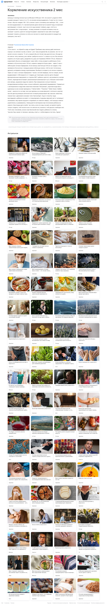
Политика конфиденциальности (97, 602)
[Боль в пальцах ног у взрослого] (88, 357)
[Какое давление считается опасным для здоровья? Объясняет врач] (65, 148)
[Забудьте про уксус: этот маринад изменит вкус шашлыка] (65, 264)
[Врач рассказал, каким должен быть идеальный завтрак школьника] (42, 566)
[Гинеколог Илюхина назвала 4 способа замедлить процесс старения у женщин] (65, 520)
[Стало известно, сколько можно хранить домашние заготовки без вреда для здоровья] (88, 427)
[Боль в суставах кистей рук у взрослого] (88, 334)
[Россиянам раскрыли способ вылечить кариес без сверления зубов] (18, 473)
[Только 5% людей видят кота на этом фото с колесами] (18, 450)
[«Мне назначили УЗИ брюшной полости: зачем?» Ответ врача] (65, 589)
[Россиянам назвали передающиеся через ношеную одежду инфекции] (65, 566)
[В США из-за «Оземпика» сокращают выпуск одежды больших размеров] (18, 380)
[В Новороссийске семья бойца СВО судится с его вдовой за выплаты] (18, 543)
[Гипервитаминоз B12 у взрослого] (65, 380)
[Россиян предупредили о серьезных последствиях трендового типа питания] (88, 589)
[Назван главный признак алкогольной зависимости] (42, 287)
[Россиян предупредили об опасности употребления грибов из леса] (18, 404)
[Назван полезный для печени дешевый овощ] (18, 195)
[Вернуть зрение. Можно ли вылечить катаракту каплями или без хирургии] (18, 520)
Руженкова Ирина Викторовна (24, 45)
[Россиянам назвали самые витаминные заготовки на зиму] (42, 334)
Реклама (12, 602)
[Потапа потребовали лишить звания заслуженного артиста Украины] (88, 543)
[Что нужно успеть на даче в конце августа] (65, 427)
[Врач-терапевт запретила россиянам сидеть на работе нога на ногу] (18, 566)
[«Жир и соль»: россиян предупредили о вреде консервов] (88, 218)
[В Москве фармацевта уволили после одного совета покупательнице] (88, 566)
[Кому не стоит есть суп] (88, 473)
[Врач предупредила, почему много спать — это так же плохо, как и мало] (42, 264)
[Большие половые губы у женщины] (42, 171)
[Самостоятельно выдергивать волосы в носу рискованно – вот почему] (18, 496)
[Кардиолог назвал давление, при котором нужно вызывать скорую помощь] (42, 218)
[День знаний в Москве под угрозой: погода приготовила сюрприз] (42, 311)
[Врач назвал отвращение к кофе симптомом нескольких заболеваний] (18, 264)
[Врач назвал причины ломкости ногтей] (65, 473)
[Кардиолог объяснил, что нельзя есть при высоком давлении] (42, 195)
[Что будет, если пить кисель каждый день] (18, 427)
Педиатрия (18, 6)
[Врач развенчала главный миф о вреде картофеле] (88, 287)
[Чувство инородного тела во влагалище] (65, 241)
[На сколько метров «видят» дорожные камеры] (18, 589)
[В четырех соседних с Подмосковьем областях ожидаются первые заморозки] (88, 520)
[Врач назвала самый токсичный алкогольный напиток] (88, 195)
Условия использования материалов (60, 602)
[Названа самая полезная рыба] (88, 148)
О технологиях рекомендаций (83, 602)
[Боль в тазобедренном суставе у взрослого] (18, 357)
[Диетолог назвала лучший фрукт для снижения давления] (42, 357)
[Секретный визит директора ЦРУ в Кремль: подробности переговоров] (88, 450)
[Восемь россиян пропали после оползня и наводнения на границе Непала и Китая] (88, 311)
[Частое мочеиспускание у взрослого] (88, 496)
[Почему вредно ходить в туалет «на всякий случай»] (18, 311)
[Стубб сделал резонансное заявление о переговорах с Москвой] (42, 543)
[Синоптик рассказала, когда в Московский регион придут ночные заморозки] (88, 264)
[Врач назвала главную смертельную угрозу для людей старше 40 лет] (18, 241)
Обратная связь (72, 602)
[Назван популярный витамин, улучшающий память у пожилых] (65, 218)
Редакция (49, 602)
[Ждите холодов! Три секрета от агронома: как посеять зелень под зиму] (42, 380)
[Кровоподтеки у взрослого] (65, 543)
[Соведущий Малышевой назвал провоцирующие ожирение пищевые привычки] (65, 496)
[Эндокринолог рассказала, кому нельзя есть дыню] (65, 287)
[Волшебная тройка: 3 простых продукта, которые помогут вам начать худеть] (18, 287)
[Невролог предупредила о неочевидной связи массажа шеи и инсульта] (42, 473)
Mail (2, 602)
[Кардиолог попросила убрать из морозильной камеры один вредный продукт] (18, 148)
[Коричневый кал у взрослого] (18, 334)
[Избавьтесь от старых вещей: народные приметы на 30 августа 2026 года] (18, 218)
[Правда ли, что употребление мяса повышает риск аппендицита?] (42, 496)
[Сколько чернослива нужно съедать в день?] (88, 241)
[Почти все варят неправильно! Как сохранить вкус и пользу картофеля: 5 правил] (65, 195)
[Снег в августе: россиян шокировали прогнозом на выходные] (65, 334)
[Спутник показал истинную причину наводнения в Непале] (42, 427)
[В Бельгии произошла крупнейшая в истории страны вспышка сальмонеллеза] (88, 404)
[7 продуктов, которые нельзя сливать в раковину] (42, 241)
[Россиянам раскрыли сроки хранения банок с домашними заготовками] (65, 450)
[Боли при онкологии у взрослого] (42, 404)
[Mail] (2, 1)
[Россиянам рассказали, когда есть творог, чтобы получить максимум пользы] (88, 171)
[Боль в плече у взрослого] (42, 520)
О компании (6, 602)
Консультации (11, 6)
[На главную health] (8, 1)
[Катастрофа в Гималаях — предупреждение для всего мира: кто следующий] (42, 148)
